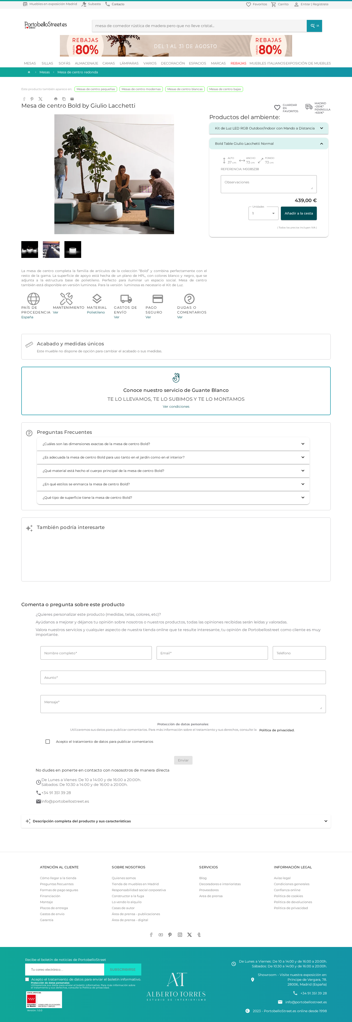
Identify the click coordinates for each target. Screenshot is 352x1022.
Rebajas (238, 63)
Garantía (46, 920)
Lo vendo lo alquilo (127, 902)
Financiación (50, 896)
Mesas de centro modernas (141, 89)
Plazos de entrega (54, 908)
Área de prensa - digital (130, 920)
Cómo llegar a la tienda (58, 878)
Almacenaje (86, 63)
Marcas (218, 63)
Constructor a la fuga (128, 896)
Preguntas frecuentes (57, 884)
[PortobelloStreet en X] (190, 935)
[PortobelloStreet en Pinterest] (171, 935)
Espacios (197, 63)
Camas (108, 63)
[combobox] (263, 213)
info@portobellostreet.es (65, 801)
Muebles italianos (267, 63)
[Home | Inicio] (28, 72)
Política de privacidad (291, 908)
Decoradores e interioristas (220, 884)
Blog (203, 878)
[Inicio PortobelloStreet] (44, 28)
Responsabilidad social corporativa (139, 890)
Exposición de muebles (308, 63)
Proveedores (209, 890)
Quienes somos (124, 878)
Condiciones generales (291, 884)
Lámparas (129, 63)
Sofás (64, 63)
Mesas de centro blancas (185, 89)
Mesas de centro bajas (225, 89)
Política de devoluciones (293, 902)
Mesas (30, 63)
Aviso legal (282, 878)
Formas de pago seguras (59, 890)
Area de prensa (211, 896)
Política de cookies (288, 896)
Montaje (46, 902)
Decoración (173, 63)
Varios (150, 63)
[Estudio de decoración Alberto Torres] (176, 1001)
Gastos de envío (52, 914)
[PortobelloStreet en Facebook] (152, 935)
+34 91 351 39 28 (56, 792)
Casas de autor (123, 908)
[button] (268, 128)
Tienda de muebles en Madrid (135, 884)
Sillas (47, 63)
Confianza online (287, 890)
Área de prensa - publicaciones (136, 914)
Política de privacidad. (95, 987)
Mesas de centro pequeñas (96, 89)
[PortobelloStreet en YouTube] (161, 935)
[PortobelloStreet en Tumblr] (200, 935)
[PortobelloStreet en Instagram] (181, 935)
